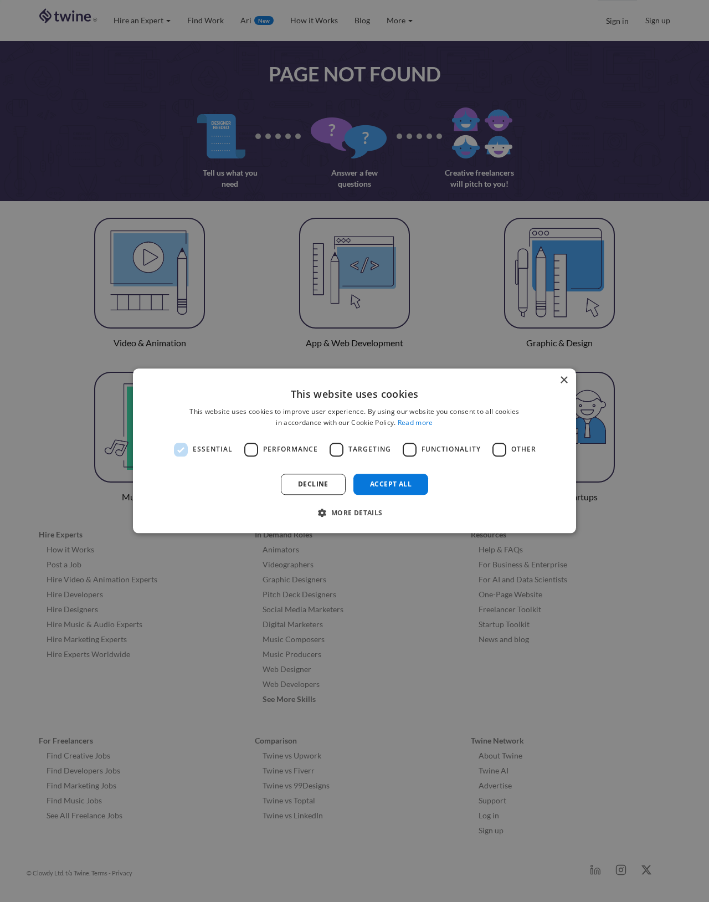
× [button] (563, 380)
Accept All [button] (391, 484)
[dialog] (354, 450)
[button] (354, 513)
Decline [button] (313, 484)
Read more (415, 423)
